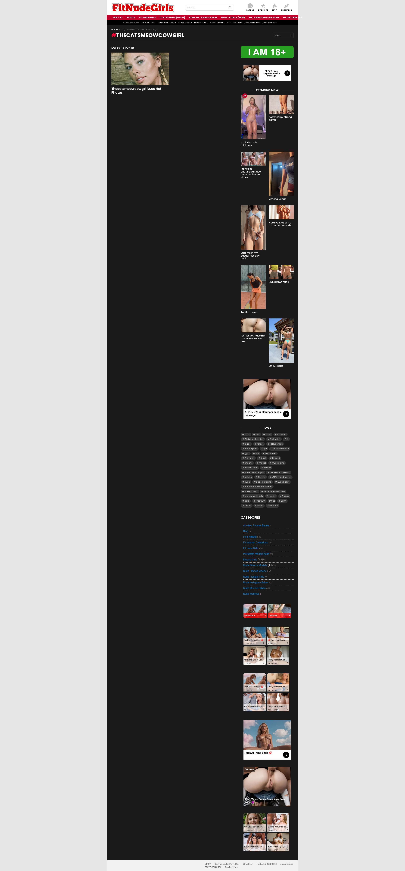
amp (247, 434)
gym (247, 453)
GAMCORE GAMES (167, 22)
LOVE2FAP (248, 864)
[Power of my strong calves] (281, 104)
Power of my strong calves (280, 118)
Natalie (261, 477)
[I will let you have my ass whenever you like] (253, 325)
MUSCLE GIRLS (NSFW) (172, 17)
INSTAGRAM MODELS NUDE (264, 17)
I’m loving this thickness (249, 144)
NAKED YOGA (200, 22)
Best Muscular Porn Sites (227, 864)
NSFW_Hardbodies (281, 477)
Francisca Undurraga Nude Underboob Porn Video (251, 173)
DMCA (208, 864)
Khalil (263, 458)
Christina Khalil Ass (254, 439)
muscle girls (278, 462)
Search (230, 8)
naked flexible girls (254, 472)
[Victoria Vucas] (281, 174)
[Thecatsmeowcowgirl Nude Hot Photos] (140, 69)
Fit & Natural (252, 536)
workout (273, 505)
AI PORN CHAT (270, 22)
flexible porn (251, 448)
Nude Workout (252, 593)
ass (257, 434)
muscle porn (251, 467)
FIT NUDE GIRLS (147, 17)
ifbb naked (270, 453)
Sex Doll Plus (231, 867)
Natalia (248, 477)
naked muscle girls (280, 472)
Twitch (248, 505)
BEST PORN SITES (213, 867)
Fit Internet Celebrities (257, 542)
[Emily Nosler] (281, 340)
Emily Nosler (276, 366)
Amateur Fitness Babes (257, 525)
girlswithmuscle (281, 448)
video (260, 505)
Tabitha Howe (249, 312)
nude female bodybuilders (258, 486)
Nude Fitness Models (274, 491)
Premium (260, 500)
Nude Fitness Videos (257, 571)
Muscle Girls (250, 559)
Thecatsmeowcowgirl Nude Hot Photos (136, 90)
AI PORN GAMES (252, 22)
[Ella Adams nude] (281, 272)
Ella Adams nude (279, 282)
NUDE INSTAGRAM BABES (203, 17)
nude (247, 481)
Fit (288, 439)
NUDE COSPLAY (217, 22)
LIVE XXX (118, 17)
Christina (281, 434)
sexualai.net (286, 864)
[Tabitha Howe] (253, 287)
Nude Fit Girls (251, 491)
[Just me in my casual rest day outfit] (253, 227)
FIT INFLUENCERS (292, 17)
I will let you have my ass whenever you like (253, 338)
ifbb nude (249, 458)
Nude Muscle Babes (256, 588)
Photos (285, 496)
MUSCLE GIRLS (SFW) (233, 17)
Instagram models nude (258, 554)
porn (247, 500)
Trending (286, 10)
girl (265, 448)
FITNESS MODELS (131, 22)
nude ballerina (263, 481)
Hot (274, 10)
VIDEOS (130, 17)
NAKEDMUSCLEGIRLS (267, 864)
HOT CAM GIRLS (234, 22)
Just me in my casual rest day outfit (250, 255)
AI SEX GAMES (185, 22)
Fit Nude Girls (276, 443)
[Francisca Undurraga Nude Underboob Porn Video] (253, 159)
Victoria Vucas (277, 199)
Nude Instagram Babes (257, 582)
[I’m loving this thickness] (253, 117)
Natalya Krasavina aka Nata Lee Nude (280, 224)
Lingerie (249, 462)
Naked (267, 467)
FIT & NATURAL (149, 22)
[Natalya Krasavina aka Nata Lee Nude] (281, 212)
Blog (247, 531)
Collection (275, 439)
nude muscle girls (254, 496)
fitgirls (248, 443)
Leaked (276, 458)
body (268, 434)
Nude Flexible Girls (255, 576)
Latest (250, 10)
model (262, 462)
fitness (260, 443)
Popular (263, 10)
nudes (272, 496)
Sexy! (283, 500)
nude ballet (283, 481)
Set (273, 500)
